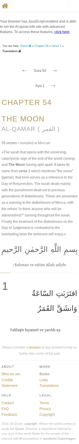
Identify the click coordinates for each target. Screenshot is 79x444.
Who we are (11, 374)
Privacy (45, 409)
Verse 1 (56, 46)
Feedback (9, 414)
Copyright (47, 414)
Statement (9, 385)
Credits (7, 380)
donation (35, 347)
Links (44, 380)
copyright (30, 423)
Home (24, 46)
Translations (49, 385)
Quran (19, 428)
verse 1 (24, 171)
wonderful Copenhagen (59, 438)
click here (61, 32)
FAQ (5, 409)
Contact (8, 403)
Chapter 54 (41, 46)
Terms (44, 403)
